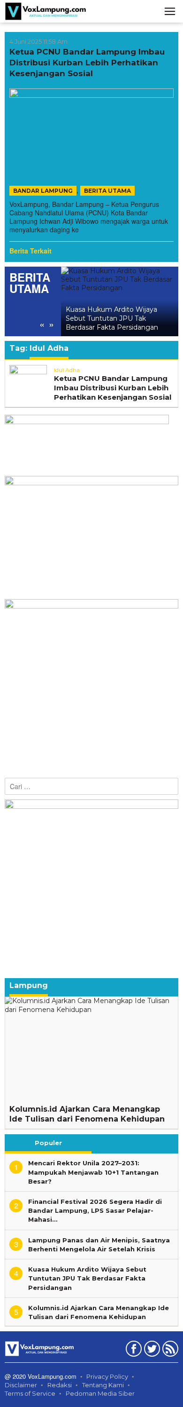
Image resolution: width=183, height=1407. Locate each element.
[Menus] (169, 11)
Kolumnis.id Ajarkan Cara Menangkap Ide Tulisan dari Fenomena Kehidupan (87, 1114)
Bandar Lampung (43, 190)
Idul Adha (67, 369)
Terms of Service (30, 1393)
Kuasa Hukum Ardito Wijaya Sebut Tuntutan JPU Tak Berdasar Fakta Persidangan (112, 318)
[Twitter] (151, 1350)
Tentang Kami (103, 1385)
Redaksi (59, 1385)
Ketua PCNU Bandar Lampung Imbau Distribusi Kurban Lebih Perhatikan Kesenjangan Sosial (87, 62)
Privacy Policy (107, 1376)
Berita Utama (107, 190)
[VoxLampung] (46, 11)
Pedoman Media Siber (100, 1393)
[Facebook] (132, 1350)
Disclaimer (21, 1385)
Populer (48, 1142)
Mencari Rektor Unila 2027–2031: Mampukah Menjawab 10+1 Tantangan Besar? (93, 1172)
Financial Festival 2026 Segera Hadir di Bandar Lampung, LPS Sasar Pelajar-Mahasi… (95, 1210)
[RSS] (169, 1350)
